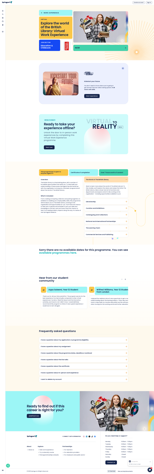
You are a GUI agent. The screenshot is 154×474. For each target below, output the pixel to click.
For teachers (68, 449)
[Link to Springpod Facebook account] (95, 436)
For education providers (71, 452)
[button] (2, 10)
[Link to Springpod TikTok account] (92, 436)
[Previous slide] (122, 279)
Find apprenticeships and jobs (49, 455)
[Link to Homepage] (7, 2)
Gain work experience (46, 449)
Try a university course (46, 452)
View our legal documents (125, 471)
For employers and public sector (74, 455)
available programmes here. (58, 253)
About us (31, 449)
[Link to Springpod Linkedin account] (87, 436)
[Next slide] (125, 279)
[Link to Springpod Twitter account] (89, 436)
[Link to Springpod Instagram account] (84, 436)
